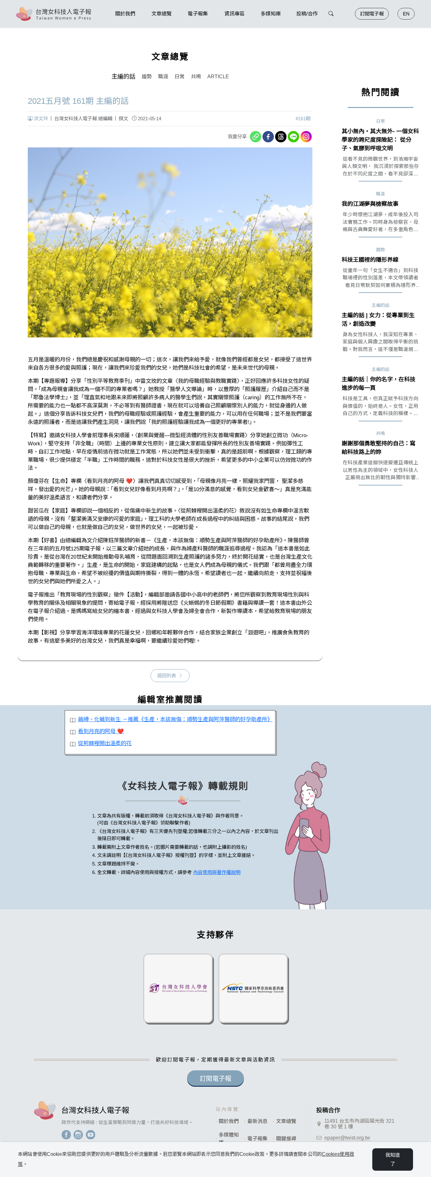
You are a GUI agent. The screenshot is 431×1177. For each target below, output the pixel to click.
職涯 (163, 76)
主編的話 (123, 76)
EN (406, 13)
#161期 (303, 118)
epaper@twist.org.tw (347, 1137)
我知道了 (393, 1159)
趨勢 (147, 76)
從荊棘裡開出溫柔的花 (105, 743)
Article (218, 76)
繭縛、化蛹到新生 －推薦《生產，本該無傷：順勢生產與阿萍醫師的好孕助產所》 (174, 719)
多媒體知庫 (229, 1138)
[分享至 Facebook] (268, 136)
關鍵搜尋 (286, 1138)
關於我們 (229, 1121)
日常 (179, 76)
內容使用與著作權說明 (216, 872)
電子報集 (257, 1138)
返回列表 (166, 675)
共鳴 (196, 76)
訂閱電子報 (372, 13)
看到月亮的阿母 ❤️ (101, 731)
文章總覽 (286, 1121)
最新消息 (257, 1121)
